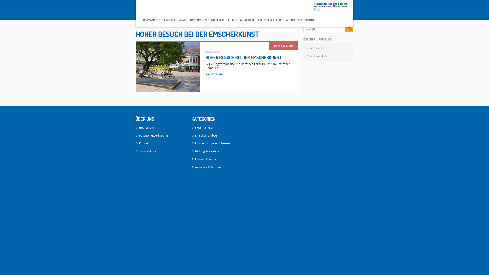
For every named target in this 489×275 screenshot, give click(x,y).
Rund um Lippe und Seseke (206, 20)
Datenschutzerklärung (153, 135)
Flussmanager (150, 20)
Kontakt (144, 143)
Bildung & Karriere (241, 20)
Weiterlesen (214, 74)
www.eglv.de (147, 151)
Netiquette (316, 48)
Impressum (146, 127)
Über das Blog (318, 55)
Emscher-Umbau (175, 20)
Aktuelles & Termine (300, 20)
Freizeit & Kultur (270, 20)
